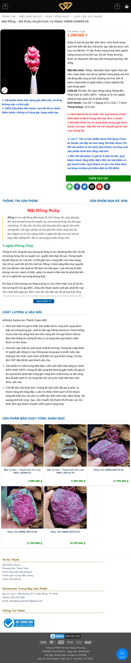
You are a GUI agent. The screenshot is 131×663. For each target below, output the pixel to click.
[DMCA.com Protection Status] (65, 637)
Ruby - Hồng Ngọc (58, 16)
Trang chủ (9, 16)
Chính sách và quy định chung (17, 575)
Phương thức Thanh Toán (15, 568)
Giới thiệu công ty (11, 564)
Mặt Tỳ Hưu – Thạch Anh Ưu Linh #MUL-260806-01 (22, 471)
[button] (5, 6)
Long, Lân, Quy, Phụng (87, 16)
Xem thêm (42, 301)
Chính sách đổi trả (11, 579)
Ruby (54, 210)
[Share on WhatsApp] (69, 186)
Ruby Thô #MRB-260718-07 (65, 531)
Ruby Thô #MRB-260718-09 (108, 470)
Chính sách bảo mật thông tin (17, 572)
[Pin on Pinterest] (99, 186)
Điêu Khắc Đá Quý (30, 16)
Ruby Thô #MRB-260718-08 (22, 531)
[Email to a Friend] (92, 186)
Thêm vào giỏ (98, 178)
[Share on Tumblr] (107, 186)
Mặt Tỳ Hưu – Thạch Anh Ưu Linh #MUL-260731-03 (65, 471)
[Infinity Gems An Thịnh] (65, 6)
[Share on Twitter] (84, 186)
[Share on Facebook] (77, 186)
